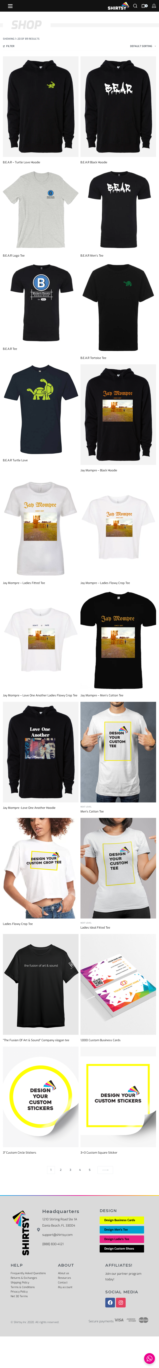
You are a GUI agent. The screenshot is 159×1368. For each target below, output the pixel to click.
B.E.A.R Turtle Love (15, 460)
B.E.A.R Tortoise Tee (93, 358)
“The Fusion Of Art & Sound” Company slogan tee (36, 1040)
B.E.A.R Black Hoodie (93, 162)
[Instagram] (121, 1302)
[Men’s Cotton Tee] (118, 752)
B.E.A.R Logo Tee (14, 256)
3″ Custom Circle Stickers (19, 1153)
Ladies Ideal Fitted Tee (95, 928)
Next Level (86, 807)
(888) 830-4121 (53, 1244)
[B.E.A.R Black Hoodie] (118, 106)
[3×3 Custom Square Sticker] (118, 1097)
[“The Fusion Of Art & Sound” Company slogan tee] (41, 984)
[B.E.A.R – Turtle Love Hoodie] (41, 106)
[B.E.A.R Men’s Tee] (118, 209)
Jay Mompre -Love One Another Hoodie (29, 808)
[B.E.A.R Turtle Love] (41, 409)
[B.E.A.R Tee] (41, 302)
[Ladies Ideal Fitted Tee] (118, 868)
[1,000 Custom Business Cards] (118, 984)
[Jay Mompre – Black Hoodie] (118, 414)
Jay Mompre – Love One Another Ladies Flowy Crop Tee (40, 695)
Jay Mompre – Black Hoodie (98, 470)
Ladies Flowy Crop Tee (18, 924)
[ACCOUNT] (154, 6)
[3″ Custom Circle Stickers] (41, 1097)
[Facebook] (110, 1302)
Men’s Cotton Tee (92, 811)
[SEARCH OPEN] (135, 6)
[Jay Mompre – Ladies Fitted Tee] (41, 527)
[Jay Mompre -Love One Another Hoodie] (41, 752)
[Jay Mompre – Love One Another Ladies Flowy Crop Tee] (41, 639)
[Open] (10, 6)
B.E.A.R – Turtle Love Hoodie (21, 162)
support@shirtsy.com (57, 1235)
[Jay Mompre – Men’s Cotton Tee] (118, 639)
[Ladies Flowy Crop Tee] (41, 868)
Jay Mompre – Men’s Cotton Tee (101, 695)
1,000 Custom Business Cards (100, 1040)
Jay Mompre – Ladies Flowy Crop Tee (105, 583)
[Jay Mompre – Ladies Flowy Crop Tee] (118, 527)
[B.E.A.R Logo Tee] (41, 209)
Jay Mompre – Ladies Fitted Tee (24, 583)
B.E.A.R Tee (10, 349)
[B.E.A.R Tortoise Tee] (118, 307)
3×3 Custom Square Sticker (98, 1153)
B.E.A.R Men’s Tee (91, 256)
